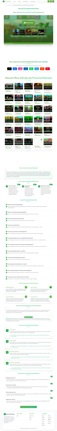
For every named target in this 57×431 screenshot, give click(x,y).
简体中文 (43, 425)
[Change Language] (53, 1)
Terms (30, 419)
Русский (43, 419)
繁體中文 (49, 419)
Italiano (43, 423)
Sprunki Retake (25, 1)
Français (49, 421)
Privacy (30, 417)
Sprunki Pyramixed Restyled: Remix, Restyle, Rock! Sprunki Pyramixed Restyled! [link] (23, 5)
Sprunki (19, 1)
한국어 (43, 421)
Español (43, 417)
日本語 (49, 415)
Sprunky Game (33, 1)
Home (14, 1)
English (43, 415)
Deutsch (49, 423)
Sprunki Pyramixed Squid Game (11, 318)
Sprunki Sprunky (41, 319)
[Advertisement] (28, 52)
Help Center (31, 415)
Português (49, 417)
